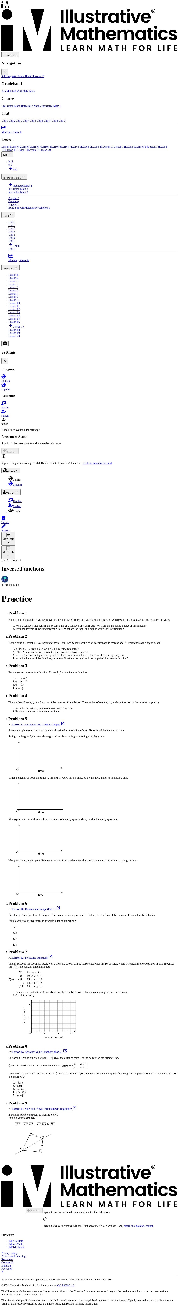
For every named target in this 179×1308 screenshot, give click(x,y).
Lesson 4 (13, 284)
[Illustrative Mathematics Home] (89, 26)
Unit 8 (6, 216)
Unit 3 (11, 228)
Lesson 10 (14, 302)
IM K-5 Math (15, 1240)
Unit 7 (11, 240)
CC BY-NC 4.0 (65, 1285)
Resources (7, 1259)
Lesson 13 (14, 312)
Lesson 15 (14, 318)
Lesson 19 (14, 332)
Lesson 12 (14, 309)
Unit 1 (11, 222)
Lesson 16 (14, 321)
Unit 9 (11, 248)
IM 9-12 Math (16, 1247)
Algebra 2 (13, 204)
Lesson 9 (13, 299)
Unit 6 (11, 237)
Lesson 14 (14, 315)
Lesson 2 (13, 277)
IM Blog (6, 1265)
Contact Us (7, 1262)
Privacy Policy (9, 1253)
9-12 (5, 155)
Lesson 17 (8, 268)
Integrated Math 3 (18, 191)
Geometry (13, 201)
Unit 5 (11, 234)
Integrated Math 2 (18, 188)
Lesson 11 (14, 306)
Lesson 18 (14, 329)
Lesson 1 (13, 274)
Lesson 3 (13, 281)
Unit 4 (11, 231)
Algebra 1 (13, 198)
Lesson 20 (14, 336)
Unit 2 (11, 225)
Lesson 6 (13, 290)
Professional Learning (13, 1256)
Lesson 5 (13, 287)
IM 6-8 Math (15, 1243)
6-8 (10, 164)
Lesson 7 (13, 293)
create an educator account (97, 463)
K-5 (10, 161)
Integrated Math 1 (12, 178)
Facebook (6, 1268)
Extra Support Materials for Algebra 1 (29, 207)
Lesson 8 (13, 296)
